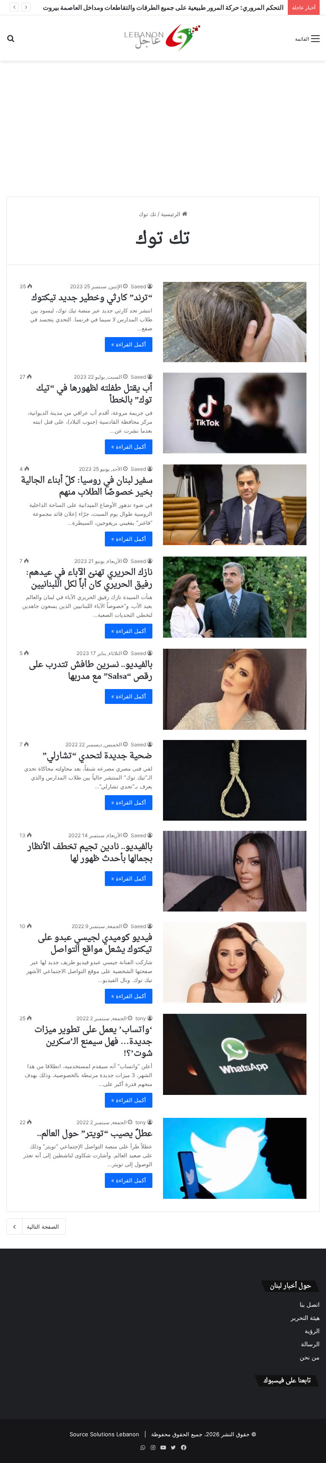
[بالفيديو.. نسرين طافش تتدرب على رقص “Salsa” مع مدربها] (234, 689)
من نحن (310, 1357)
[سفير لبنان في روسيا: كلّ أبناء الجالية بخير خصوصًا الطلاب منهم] (234, 504)
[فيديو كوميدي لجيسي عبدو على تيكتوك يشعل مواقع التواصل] (234, 962)
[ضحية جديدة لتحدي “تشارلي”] (234, 780)
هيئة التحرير (305, 1317)
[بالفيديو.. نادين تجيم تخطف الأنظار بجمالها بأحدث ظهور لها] (234, 871)
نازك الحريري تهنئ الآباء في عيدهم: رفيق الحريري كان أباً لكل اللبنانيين (89, 579)
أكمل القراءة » (128, 344)
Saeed (138, 286)
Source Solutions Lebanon (104, 1434)
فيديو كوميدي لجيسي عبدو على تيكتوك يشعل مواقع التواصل (95, 944)
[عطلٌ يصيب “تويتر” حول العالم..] (234, 1158)
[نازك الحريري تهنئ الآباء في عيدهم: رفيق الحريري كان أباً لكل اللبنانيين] (234, 597)
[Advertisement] (163, 128)
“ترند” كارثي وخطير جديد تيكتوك (91, 298)
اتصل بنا (310, 1304)
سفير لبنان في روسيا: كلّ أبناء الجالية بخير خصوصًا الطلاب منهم (86, 487)
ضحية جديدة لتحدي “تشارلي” (97, 756)
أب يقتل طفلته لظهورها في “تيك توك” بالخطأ (94, 394)
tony (140, 1018)
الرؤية (312, 1331)
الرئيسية (171, 214)
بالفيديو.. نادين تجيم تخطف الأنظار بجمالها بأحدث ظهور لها (90, 853)
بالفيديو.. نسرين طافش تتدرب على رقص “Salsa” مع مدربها (90, 671)
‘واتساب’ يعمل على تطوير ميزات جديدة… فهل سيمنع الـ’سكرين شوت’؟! (93, 1042)
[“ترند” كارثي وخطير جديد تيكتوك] (234, 322)
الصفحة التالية (43, 1226)
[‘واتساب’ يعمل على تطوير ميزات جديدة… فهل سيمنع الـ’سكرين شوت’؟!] (234, 1054)
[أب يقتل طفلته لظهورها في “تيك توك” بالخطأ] (234, 412)
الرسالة (310, 1344)
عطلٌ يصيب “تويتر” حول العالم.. (94, 1134)
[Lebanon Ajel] (163, 38)
